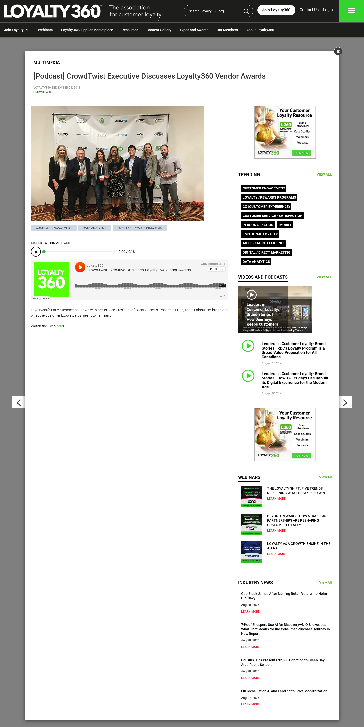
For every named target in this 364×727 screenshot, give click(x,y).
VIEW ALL (324, 174)
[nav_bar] (351, 11)
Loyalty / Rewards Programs (140, 228)
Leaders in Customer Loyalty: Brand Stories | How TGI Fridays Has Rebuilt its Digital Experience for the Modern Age (295, 380)
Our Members (227, 30)
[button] (159, 21)
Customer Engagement (54, 228)
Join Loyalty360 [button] (276, 10)
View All (325, 477)
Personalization (258, 225)
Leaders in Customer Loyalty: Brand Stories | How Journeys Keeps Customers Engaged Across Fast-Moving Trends (263, 322)
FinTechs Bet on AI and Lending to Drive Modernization (284, 691)
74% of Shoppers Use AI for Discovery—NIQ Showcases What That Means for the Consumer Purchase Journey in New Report (285, 629)
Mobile (285, 225)
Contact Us (309, 9)
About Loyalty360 (260, 30)
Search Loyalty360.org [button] (206, 11)
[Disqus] (129, 396)
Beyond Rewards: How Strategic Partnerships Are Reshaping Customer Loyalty (296, 520)
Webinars (45, 30)
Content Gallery (159, 30)
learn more (276, 498)
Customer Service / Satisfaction (273, 216)
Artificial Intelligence (264, 243)
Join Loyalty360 (16, 30)
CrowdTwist (42, 92)
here (59, 326)
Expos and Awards (194, 30)
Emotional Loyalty (260, 234)
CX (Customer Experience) (266, 207)
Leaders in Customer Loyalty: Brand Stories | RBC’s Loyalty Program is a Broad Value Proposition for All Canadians (294, 350)
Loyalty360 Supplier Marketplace (87, 30)
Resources (130, 30)
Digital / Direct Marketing (267, 252)
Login (328, 9)
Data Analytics (94, 228)
